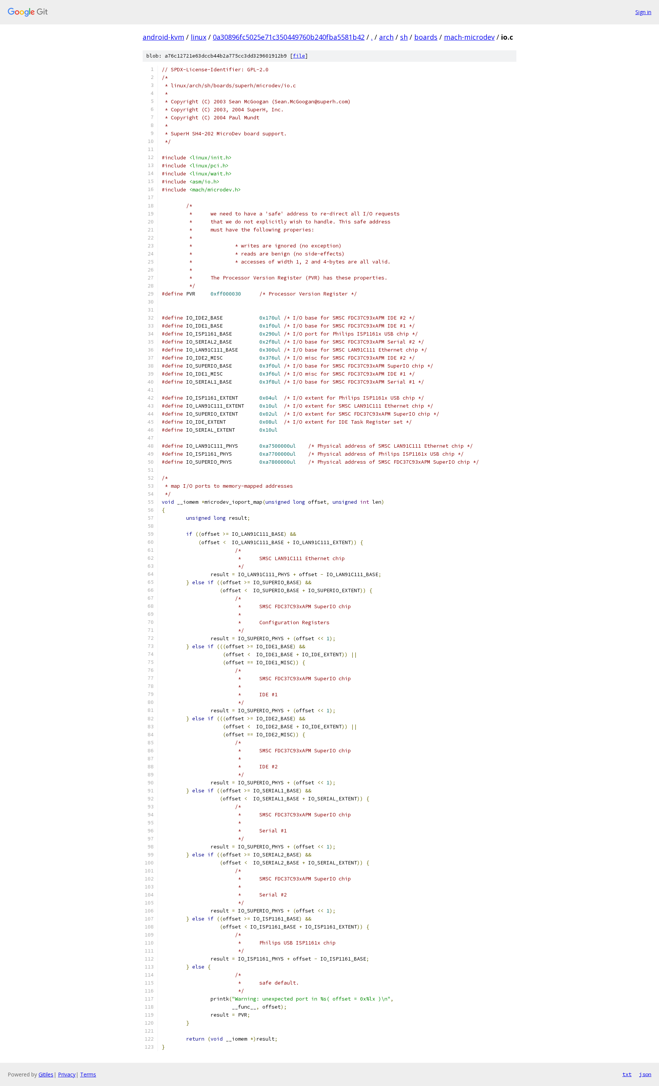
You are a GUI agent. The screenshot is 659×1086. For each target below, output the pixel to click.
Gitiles (46, 1074)
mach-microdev (469, 37)
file (299, 56)
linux (198, 37)
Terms (88, 1074)
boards (425, 37)
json (645, 1074)
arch (386, 37)
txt (627, 1074)
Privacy (67, 1074)
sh (404, 37)
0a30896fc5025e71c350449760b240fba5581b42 (289, 37)
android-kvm (163, 37)
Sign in (643, 12)
